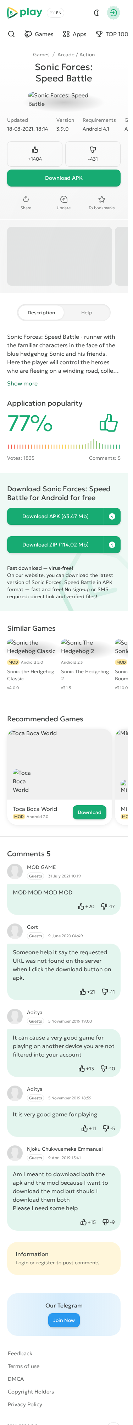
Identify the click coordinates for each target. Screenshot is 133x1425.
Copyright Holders (31, 1391)
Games (41, 54)
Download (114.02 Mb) (55, 544)
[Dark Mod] (96, 13)
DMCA (16, 1378)
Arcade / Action (76, 54)
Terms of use (23, 1366)
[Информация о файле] (112, 516)
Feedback (20, 1353)
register (45, 1262)
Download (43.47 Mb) (55, 516)
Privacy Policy (25, 1404)
